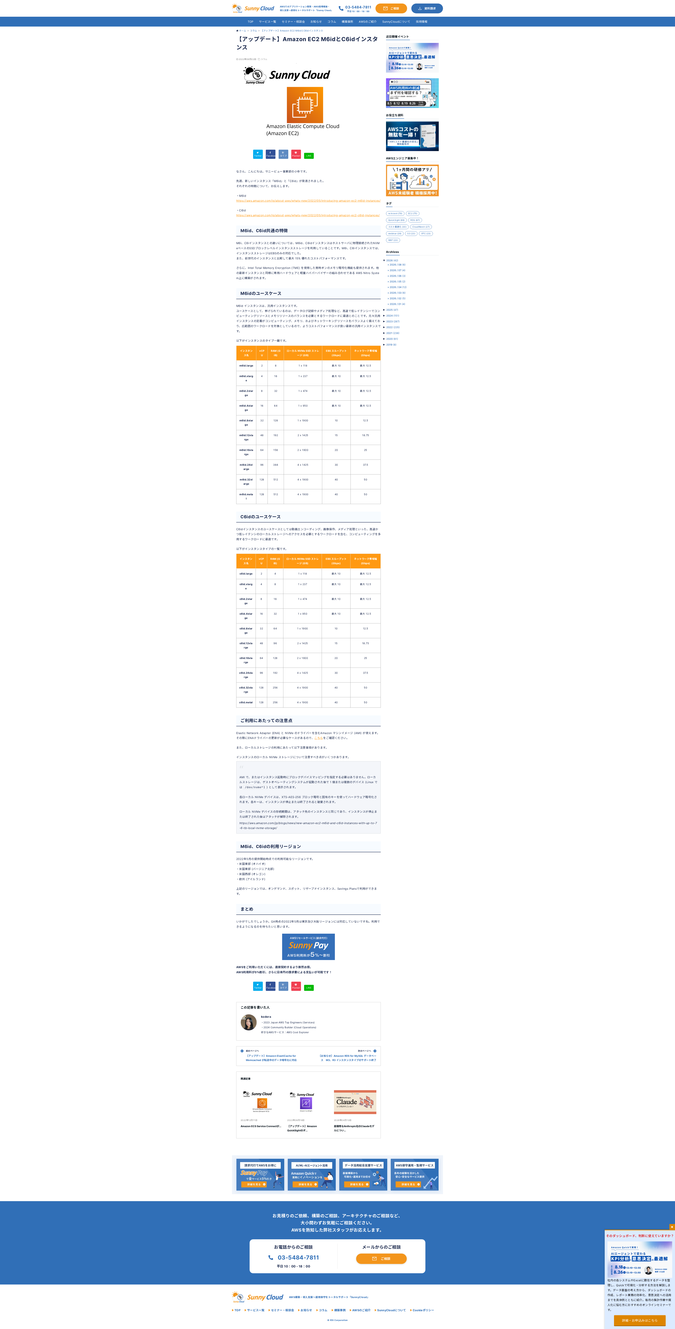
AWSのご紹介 (368, 21)
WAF (393, 240)
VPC (426, 233)
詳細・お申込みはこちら (640, 1320)
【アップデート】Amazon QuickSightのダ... (302, 1128)
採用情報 (421, 21)
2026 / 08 (398, 264)
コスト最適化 (397, 226)
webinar (394, 233)
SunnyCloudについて (396, 21)
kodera (266, 1016)
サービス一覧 (267, 21)
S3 (411, 233)
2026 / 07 (397, 270)
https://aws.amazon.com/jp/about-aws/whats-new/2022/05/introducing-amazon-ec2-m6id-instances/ (308, 200)
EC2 (412, 213)
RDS (415, 220)
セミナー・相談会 (293, 21)
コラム (331, 21)
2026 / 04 (398, 287)
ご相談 (385, 1259)
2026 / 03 (398, 292)
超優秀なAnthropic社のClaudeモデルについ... (354, 1128)
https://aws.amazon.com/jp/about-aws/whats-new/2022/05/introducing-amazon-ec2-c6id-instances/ (308, 215)
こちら (318, 738)
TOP (250, 21)
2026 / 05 (397, 281)
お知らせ (316, 21)
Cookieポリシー (423, 1310)
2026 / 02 (398, 298)
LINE (308, 155)
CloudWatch (421, 226)
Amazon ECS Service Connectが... (261, 1126)
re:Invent (395, 213)
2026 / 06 (398, 275)
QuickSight (396, 220)
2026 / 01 (397, 303)
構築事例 (347, 21)
